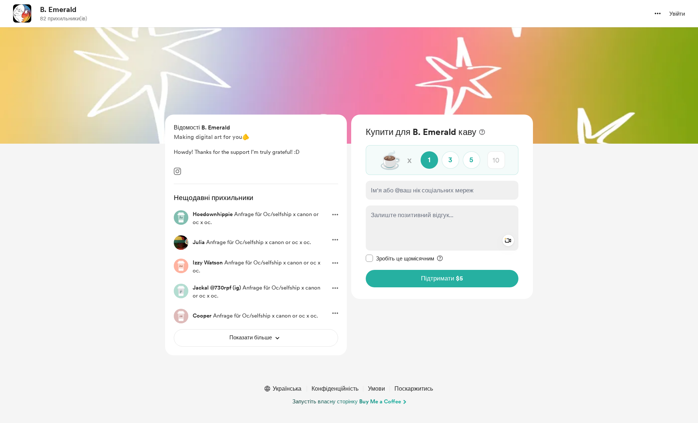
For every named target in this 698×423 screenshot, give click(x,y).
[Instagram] (177, 171)
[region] (442, 207)
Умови (376, 388)
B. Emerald (58, 9)
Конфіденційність (335, 388)
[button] (657, 13)
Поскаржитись (413, 388)
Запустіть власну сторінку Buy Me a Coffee (346, 401)
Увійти (677, 14)
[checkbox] (400, 258)
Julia (199, 242)
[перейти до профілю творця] (22, 13)
